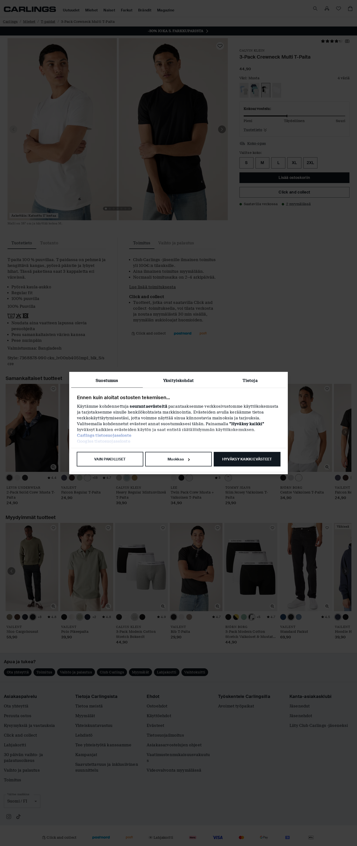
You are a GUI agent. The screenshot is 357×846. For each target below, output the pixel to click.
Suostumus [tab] (107, 380)
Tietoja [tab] (250, 380)
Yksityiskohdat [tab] (178, 380)
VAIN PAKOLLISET (110, 459)
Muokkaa (176, 459)
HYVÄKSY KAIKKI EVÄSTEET (247, 459)
